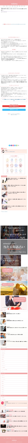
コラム (3, 371)
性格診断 (3, 397)
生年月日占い (6, 211)
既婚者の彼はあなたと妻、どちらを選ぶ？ (13, 313)
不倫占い (3, 387)
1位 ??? (10, 157)
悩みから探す (3, 373)
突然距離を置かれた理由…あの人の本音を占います (15, 320)
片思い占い (3, 377)
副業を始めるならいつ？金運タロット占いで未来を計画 (16, 411)
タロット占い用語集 (4, 369)
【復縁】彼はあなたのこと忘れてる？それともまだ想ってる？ (17, 327)
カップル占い (3, 379)
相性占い (3, 383)
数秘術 (3, 359)
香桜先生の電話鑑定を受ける (14, 106)
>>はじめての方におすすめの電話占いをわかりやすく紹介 (14, 24)
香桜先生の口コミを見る (14, 109)
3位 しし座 (17, 157)
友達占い (3, 391)
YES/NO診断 (3, 399)
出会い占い (3, 211)
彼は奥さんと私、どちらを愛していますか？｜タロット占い (16, 416)
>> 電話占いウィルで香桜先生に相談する (10, 151)
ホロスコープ (3, 365)
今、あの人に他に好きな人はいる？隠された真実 (15, 334)
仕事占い (3, 389)
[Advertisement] (14, 18)
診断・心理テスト (4, 395)
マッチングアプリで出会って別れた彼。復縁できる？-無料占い (17, 341)
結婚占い (3, 385)
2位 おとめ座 (13, 157)
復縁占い (3, 381)
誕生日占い (3, 361)
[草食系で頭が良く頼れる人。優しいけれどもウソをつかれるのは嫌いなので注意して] (15, 145)
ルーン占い (3, 363)
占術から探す (3, 349)
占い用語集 (3, 367)
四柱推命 (3, 357)
